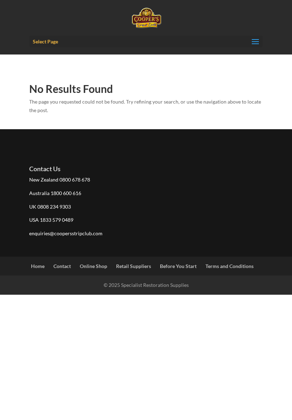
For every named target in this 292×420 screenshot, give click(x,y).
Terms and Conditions (229, 266)
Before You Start (178, 266)
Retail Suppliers (133, 266)
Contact (62, 266)
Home (38, 266)
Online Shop (93, 266)
